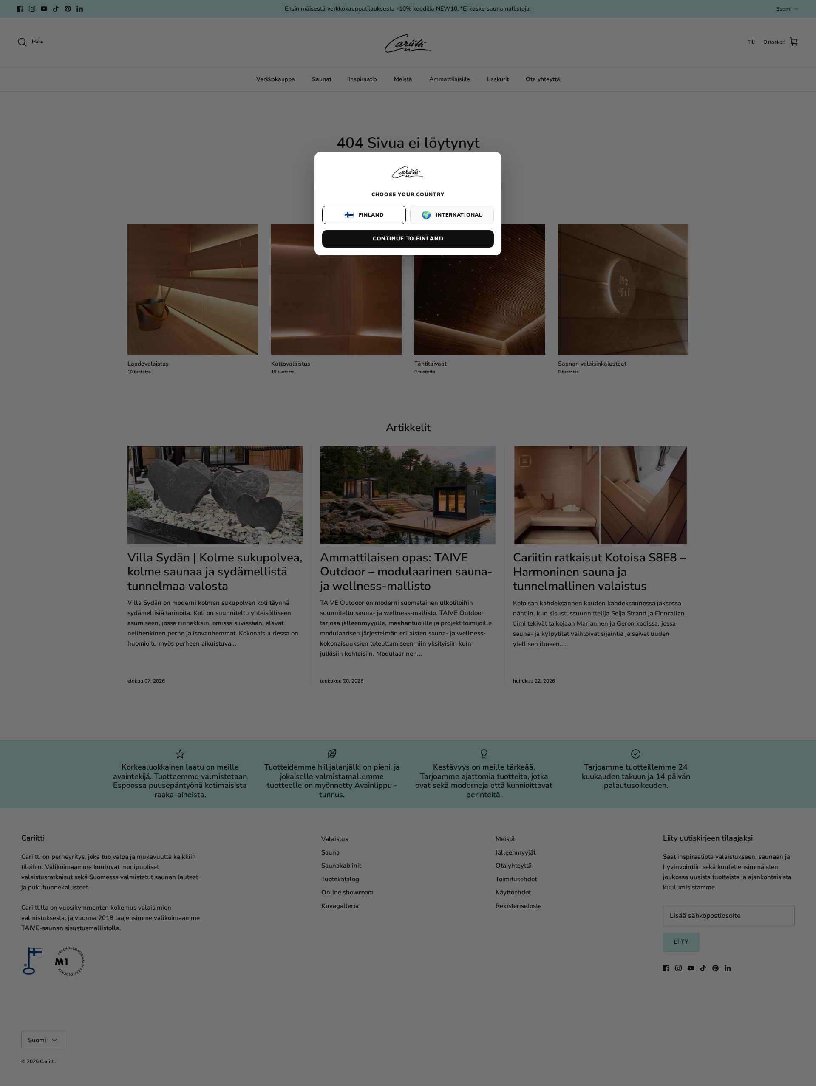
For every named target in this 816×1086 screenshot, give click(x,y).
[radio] (364, 215)
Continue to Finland (408, 239)
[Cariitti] (408, 178)
